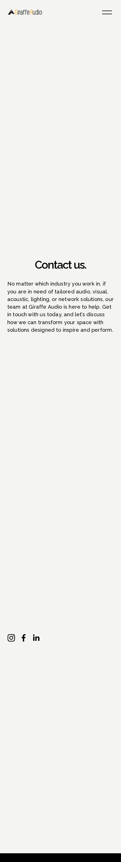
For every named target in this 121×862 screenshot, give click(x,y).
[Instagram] (11, 638)
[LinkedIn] (36, 638)
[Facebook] (24, 638)
